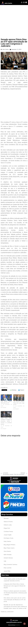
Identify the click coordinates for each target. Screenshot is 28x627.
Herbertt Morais (8, 558)
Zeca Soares (7, 551)
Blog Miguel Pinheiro (9, 544)
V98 (5, 561)
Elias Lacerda (7, 568)
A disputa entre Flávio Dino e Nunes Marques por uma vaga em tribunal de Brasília (14, 585)
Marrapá (6, 518)
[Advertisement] (14, 20)
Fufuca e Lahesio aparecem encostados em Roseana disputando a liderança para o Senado (15, 592)
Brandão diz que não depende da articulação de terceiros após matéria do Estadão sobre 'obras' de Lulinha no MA (15, 606)
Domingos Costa (8, 538)
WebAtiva (18, 625)
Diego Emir (7, 528)
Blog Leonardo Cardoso (10, 564)
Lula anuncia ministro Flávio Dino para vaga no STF (18, 403)
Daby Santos (7, 541)
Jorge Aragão (7, 535)
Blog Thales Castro (9, 548)
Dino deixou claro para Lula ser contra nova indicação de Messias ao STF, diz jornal (15, 599)
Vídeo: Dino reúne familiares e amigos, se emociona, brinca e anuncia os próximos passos (6, 421)
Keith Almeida (7, 554)
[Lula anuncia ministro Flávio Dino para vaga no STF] (18, 397)
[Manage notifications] (24, 624)
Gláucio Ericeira (8, 521)
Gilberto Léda (8, 525)
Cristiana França (8, 531)
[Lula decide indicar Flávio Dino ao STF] (6, 397)
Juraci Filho (7, 571)
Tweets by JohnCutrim (7, 611)
